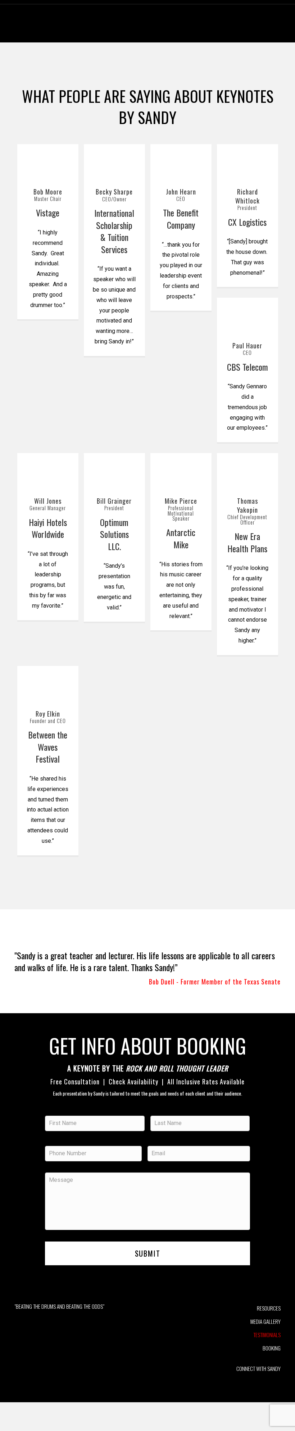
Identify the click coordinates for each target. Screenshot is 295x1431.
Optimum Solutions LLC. (114, 534)
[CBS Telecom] (247, 315)
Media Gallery (265, 1321)
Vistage (47, 212)
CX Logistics (247, 221)
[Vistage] (47, 161)
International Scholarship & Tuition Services (114, 231)
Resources (269, 1308)
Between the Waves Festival (47, 746)
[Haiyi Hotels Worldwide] (47, 470)
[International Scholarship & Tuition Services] (114, 161)
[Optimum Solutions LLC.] (114, 470)
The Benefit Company (181, 218)
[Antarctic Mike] (181, 470)
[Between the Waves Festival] (47, 683)
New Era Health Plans (247, 542)
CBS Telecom (247, 366)
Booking (272, 1348)
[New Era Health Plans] (247, 470)
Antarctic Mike (180, 538)
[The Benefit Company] (181, 161)
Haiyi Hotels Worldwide (48, 528)
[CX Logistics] (247, 161)
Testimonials (267, 1335)
